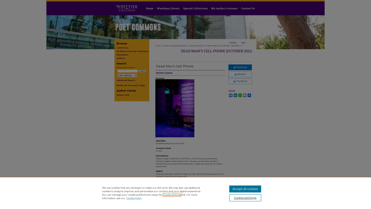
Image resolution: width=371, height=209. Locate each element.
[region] (185, 193)
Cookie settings (172, 194)
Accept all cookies (245, 189)
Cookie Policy (134, 198)
